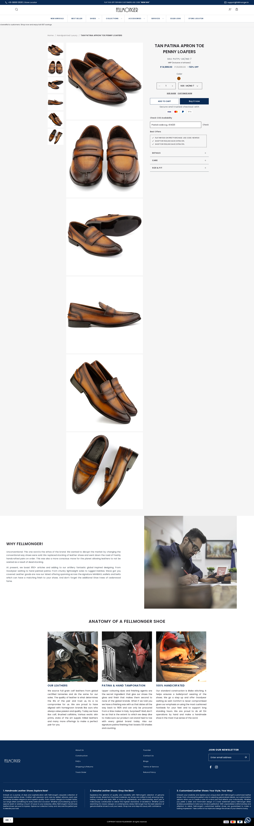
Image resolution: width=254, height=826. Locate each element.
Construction (82, 756)
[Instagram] (216, 767)
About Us (80, 750)
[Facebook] (210, 767)
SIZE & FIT (157, 167)
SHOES (93, 18)
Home (51, 35)
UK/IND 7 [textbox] (190, 85)
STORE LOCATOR (196, 18)
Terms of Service (151, 767)
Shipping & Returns (84, 767)
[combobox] (192, 86)
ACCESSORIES (135, 18)
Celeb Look (175, 18)
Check (206, 124)
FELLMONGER (127, 822)
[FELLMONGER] (127, 10)
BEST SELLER (76, 18)
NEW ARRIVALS (57, 18)
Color (179, 74)
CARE (155, 160)
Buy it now (194, 101)
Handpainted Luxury (67, 35)
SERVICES (155, 18)
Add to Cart (164, 101)
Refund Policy (149, 772)
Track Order (81, 772)
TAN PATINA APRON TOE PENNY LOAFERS (101, 35)
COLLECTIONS (112, 18)
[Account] (230, 9)
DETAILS (156, 153)
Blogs (146, 761)
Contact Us (148, 756)
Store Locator (30, 2)
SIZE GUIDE (171, 93)
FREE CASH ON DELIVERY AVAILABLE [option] (127, 2)
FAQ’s (78, 761)
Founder (147, 750)
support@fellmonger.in (238, 2)
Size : (182, 86)
